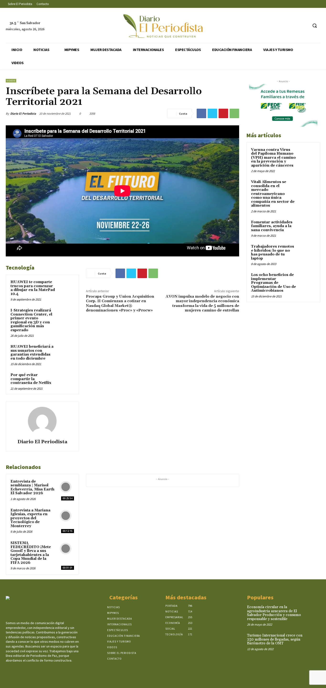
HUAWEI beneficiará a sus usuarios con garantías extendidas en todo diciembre (32, 352)
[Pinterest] (223, 113)
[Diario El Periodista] (42, 421)
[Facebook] (277, 25)
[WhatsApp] (234, 113)
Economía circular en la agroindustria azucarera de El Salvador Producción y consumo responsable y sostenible (274, 613)
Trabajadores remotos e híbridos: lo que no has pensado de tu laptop (272, 252)
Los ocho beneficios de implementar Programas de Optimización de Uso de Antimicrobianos (273, 283)
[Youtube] (304, 25)
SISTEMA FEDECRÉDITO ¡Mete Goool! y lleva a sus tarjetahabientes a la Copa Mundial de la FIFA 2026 (31, 553)
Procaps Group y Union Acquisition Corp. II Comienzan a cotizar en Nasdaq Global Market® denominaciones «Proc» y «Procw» (120, 303)
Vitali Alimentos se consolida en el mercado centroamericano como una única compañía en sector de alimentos (272, 194)
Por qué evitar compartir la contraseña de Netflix (31, 379)
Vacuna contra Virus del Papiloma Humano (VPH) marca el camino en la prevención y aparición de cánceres (273, 158)
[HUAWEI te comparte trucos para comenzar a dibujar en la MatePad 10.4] (66, 287)
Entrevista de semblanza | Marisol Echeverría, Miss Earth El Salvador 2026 (32, 487)
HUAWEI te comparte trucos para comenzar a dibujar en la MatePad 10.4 (33, 288)
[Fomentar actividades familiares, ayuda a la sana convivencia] (307, 227)
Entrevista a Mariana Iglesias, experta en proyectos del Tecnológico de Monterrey (30, 518)
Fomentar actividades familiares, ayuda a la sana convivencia (271, 226)
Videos (11, 80)
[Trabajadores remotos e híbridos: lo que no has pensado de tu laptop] (307, 252)
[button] (314, 25)
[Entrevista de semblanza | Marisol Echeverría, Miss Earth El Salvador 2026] (66, 487)
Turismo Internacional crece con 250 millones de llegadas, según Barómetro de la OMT (274, 639)
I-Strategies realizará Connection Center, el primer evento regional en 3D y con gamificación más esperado (31, 320)
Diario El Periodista (23, 114)
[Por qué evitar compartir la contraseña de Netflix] (66, 380)
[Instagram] (286, 25)
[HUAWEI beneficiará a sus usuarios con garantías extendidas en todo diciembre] (66, 352)
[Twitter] (295, 25)
